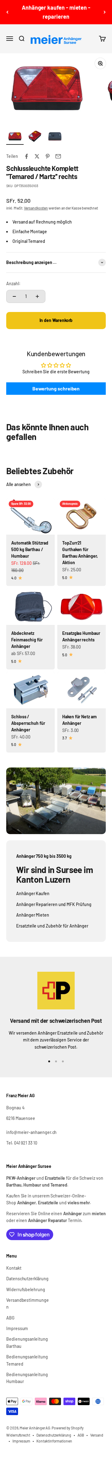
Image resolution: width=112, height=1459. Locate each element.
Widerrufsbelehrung (25, 1289)
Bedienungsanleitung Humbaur (27, 1378)
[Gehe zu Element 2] (35, 137)
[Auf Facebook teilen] (26, 156)
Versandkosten (36, 208)
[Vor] (105, 12)
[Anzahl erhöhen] (37, 296)
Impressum (17, 1328)
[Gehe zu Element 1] (15, 137)
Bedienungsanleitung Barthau (27, 1342)
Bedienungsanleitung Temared (27, 1360)
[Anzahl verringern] (14, 296)
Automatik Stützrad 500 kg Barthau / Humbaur (29, 549)
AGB (80, 1435)
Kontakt (13, 1268)
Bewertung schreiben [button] (56, 388)
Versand (96, 1435)
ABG (10, 1317)
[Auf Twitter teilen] (37, 156)
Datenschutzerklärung (27, 1278)
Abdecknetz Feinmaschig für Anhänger (27, 639)
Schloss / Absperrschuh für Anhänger (28, 723)
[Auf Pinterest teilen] (47, 156)
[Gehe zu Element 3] (54, 137)
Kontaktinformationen (54, 1441)
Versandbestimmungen (27, 1303)
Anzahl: (13, 283)
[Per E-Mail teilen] (58, 156)
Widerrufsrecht (18, 1435)
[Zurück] (7, 12)
